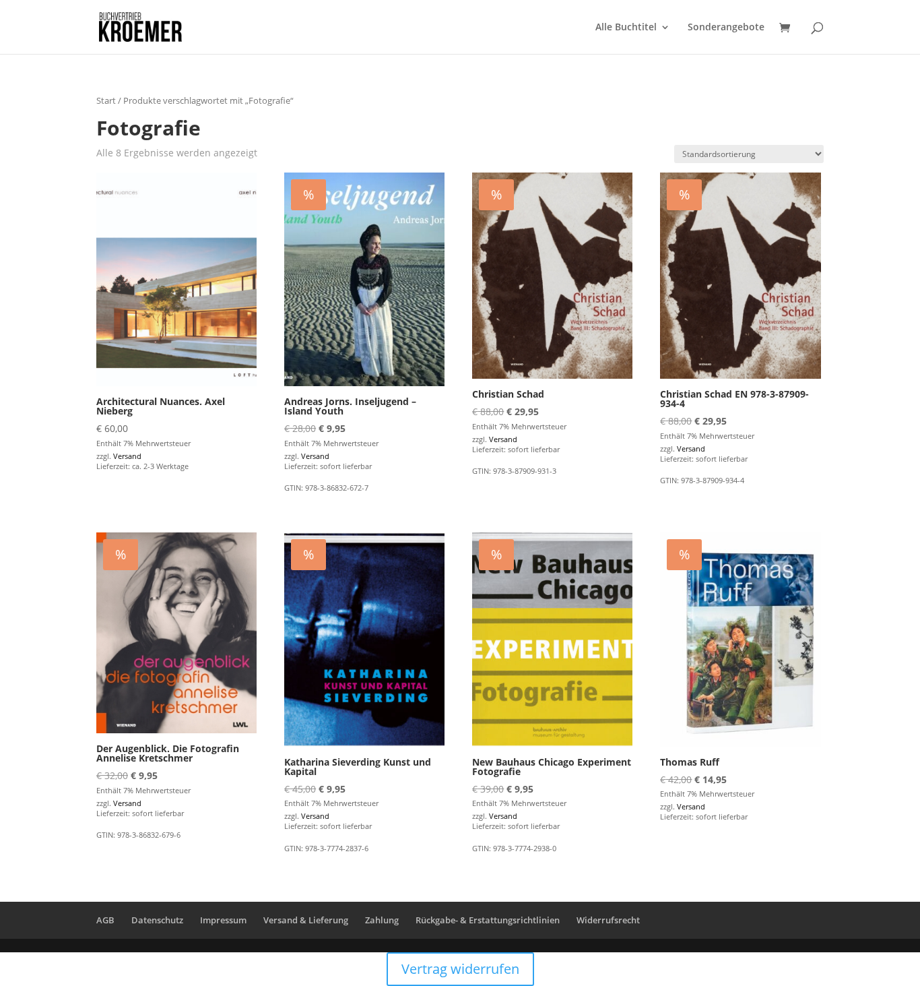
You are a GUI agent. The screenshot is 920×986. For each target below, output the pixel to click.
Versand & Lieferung (305, 920)
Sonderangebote (726, 27)
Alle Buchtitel (626, 27)
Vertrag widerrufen (460, 969)
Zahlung (382, 920)
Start (106, 100)
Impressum (223, 920)
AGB (105, 920)
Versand (127, 456)
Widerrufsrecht (608, 920)
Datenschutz (157, 920)
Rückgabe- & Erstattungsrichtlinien (488, 920)
